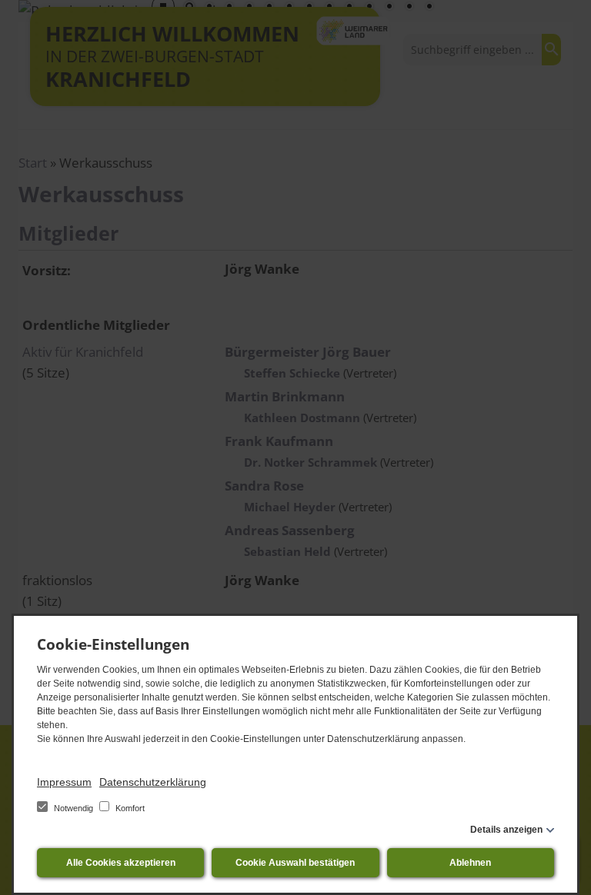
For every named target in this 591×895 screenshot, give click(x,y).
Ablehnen (470, 862)
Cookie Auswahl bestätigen (295, 862)
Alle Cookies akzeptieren (120, 862)
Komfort (129, 808)
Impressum (64, 782)
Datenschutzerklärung (152, 782)
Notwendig (73, 808)
